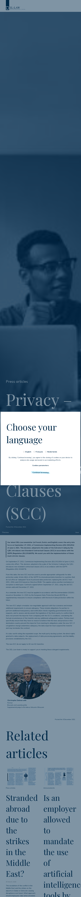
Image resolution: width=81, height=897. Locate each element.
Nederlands (52, 452)
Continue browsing (40, 472)
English (28, 452)
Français (39, 452)
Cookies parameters (40, 465)
